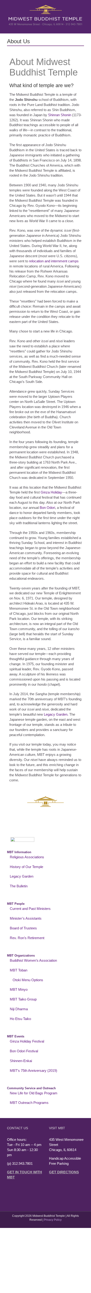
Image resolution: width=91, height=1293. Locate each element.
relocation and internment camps (54, 261)
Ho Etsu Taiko (20, 1019)
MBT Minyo (19, 989)
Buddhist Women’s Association (33, 960)
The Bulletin (19, 886)
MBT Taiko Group (23, 999)
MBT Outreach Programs (29, 1103)
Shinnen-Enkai (21, 1061)
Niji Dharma (19, 1009)
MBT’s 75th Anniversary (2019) (33, 1071)
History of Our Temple (26, 867)
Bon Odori (47, 508)
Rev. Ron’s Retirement (27, 938)
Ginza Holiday (51, 492)
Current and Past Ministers (30, 909)
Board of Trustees (23, 928)
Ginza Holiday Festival (27, 1041)
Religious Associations (27, 857)
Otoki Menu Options (28, 980)
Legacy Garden (21, 876)
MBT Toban (18, 970)
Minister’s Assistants (26, 918)
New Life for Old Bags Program (33, 1093)
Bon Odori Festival (24, 1051)
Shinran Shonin (59, 115)
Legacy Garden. (56, 714)
